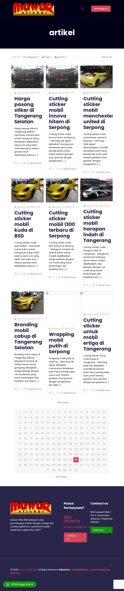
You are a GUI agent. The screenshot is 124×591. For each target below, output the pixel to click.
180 (65, 470)
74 (70, 433)
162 (25, 465)
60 (81, 427)
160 (104, 459)
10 (70, 412)
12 (82, 412)
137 (64, 454)
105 (64, 443)
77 (87, 433)
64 (104, 427)
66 (25, 433)
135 (53, 454)
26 (70, 417)
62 (92, 427)
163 (31, 465)
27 (76, 417)
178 (53, 470)
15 (98, 412)
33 (20, 422)
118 (48, 449)
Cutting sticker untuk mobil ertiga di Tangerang (97, 334)
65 (20, 433)
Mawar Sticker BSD (28, 569)
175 (98, 465)
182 (76, 470)
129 (20, 454)
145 (20, 459)
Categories (31, 57)
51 (31, 427)
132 (36, 454)
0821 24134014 (72, 519)
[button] (19, 584)
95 (98, 438)
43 (76, 422)
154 (70, 459)
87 (53, 438)
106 (70, 443)
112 (104, 443)
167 (53, 465)
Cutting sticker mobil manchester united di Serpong (98, 113)
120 (59, 449)
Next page (61, 476)
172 (81, 465)
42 (70, 422)
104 (59, 443)
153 (64, 459)
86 (48, 438)
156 (81, 459)
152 (59, 459)
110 (92, 443)
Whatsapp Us (101, 8)
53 (42, 427)
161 (20, 465)
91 (76, 438)
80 (104, 433)
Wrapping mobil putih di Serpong (61, 343)
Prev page (63, 402)
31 (98, 417)
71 (54, 433)
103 (53, 443)
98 (25, 443)
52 (37, 427)
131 (31, 454)
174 (93, 465)
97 (20, 443)
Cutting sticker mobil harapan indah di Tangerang (97, 226)
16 (104, 412)
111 (98, 443)
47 (98, 422)
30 (92, 417)
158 (92, 459)
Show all (107, 57)
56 (59, 427)
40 (59, 422)
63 (98, 427)
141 (87, 454)
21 (42, 417)
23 (53, 417)
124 (81, 449)
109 (87, 443)
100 (37, 443)
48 (104, 422)
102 (48, 443)
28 (81, 417)
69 (42, 433)
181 (70, 470)
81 (20, 438)
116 (37, 449)
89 (65, 438)
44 (81, 422)
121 (65, 449)
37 (42, 422)
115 (31, 449)
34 (25, 422)
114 (25, 449)
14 (93, 412)
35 (31, 422)
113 (20, 449)
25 (65, 417)
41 (65, 422)
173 (87, 465)
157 (87, 459)
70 (48, 433)
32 (104, 417)
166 (48, 465)
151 (53, 459)
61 (87, 427)
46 (92, 422)
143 (98, 454)
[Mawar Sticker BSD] (33, 8)
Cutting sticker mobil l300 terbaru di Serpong (62, 224)
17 (20, 417)
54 (48, 427)
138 (70, 454)
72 (59, 433)
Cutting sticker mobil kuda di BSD (23, 224)
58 (70, 427)
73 (65, 433)
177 (48, 470)
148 (37, 459)
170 (70, 465)
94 (92, 438)
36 (37, 422)
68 (37, 433)
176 (104, 465)
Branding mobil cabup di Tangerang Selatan (28, 336)
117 (42, 449)
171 (76, 465)
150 (48, 459)
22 (48, 417)
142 (93, 454)
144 (104, 454)
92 (81, 438)
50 (25, 427)
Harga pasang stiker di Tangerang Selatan (28, 110)
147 (31, 459)
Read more (35, 163)
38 (48, 422)
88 (59, 438)
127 (98, 449)
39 (53, 422)
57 (65, 427)
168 (59, 465)
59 (76, 427)
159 (98, 459)
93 (87, 438)
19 (31, 417)
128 (104, 449)
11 (76, 412)
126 (92, 449)
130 (25, 454)
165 (42, 465)
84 (36, 438)
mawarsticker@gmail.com (78, 527)
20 (37, 417)
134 (48, 454)
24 (59, 417)
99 (31, 443)
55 (53, 427)
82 (25, 438)
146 (25, 459)
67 (31, 433)
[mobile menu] (82, 8)
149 (42, 459)
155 (76, 459)
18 (26, 417)
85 (42, 438)
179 (59, 470)
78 (92, 433)
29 (87, 417)
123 (76, 449)
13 (87, 412)
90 (70, 438)
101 (42, 443)
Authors (61, 57)
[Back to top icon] (110, 565)
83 (31, 438)
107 (76, 443)
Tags (47, 57)
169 (65, 465)
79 (98, 433)
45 (87, 422)
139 (76, 454)
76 (81, 433)
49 (20, 427)
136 (59, 454)
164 (37, 465)
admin (20, 92)
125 (87, 449)
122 (70, 449)
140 (81, 454)
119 (53, 449)
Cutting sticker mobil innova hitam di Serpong (59, 113)
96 (104, 438)
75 (76, 433)
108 (81, 443)
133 (42, 454)
